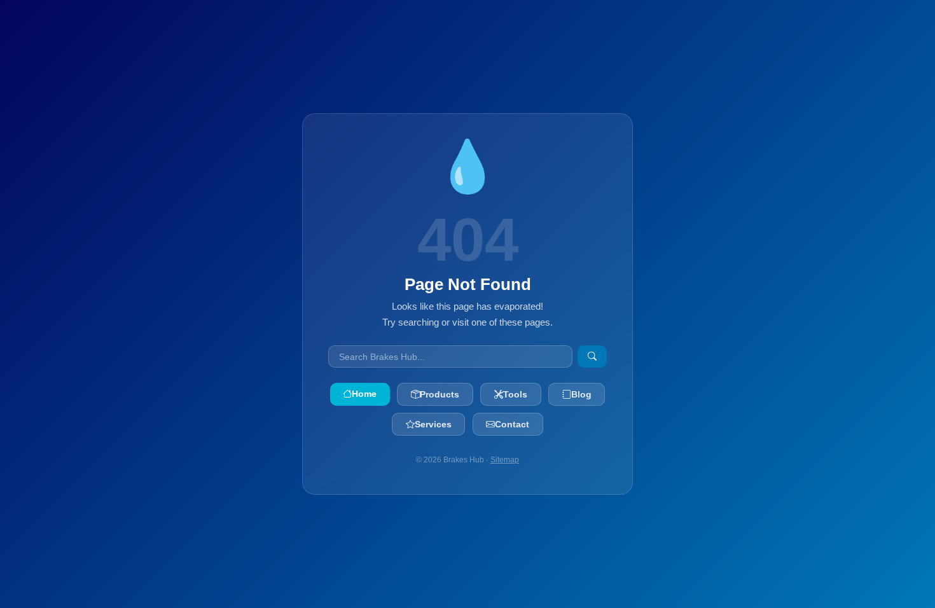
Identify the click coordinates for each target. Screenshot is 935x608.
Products (439, 394)
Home (364, 394)
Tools (515, 394)
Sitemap (504, 460)
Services (433, 424)
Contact (512, 424)
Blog (581, 394)
